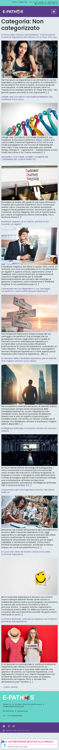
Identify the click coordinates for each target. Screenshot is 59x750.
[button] (54, 11)
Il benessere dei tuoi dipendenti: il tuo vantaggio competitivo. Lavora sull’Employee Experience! (25, 289)
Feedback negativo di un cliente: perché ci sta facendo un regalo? (24, 222)
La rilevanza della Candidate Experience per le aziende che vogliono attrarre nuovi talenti (29, 359)
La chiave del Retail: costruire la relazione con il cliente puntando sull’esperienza (29, 620)
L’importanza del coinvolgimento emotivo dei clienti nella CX (27, 491)
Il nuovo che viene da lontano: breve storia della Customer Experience (25, 553)
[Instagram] (14, 726)
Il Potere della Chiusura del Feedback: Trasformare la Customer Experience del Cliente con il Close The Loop (29, 36)
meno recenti (9, 687)
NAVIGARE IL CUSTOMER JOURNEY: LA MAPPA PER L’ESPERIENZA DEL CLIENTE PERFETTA (24, 158)
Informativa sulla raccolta (15, 746)
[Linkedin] (4, 726)
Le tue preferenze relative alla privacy (29, 741)
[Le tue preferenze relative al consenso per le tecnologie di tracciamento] (4, 745)
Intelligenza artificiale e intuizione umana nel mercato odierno (29, 429)
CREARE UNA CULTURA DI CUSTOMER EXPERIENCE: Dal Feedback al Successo (26, 98)
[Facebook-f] (9, 726)
